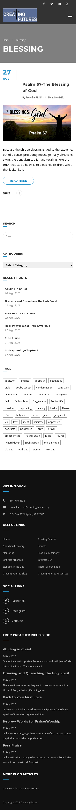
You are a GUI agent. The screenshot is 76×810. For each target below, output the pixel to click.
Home (6, 539)
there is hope (51, 442)
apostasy (40, 380)
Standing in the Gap (13, 566)
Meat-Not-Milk (56, 97)
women (37, 449)
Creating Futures (47, 539)
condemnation (44, 387)
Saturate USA (45, 559)
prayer (51, 429)
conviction (63, 387)
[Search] (68, 224)
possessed (26, 429)
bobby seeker (23, 387)
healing (41, 408)
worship (50, 449)
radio (48, 435)
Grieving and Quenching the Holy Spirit (31, 301)
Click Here (8, 788)
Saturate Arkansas (13, 559)
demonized (44, 394)
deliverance (11, 394)
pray (40, 429)
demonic (28, 394)
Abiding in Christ (16, 288)
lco (6, 422)
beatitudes (56, 380)
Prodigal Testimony (48, 553)
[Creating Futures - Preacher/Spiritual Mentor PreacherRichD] (22, 16)
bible (7, 387)
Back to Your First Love (20, 313)
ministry (38, 422)
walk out (23, 449)
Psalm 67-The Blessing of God (45, 87)
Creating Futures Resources (53, 573)
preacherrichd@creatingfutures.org (29, 507)
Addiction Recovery (13, 546)
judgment (60, 415)
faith (7, 401)
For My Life (57, 401)
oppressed (54, 422)
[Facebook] (19, 193)
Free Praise (12, 338)
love (15, 422)
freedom (9, 408)
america (24, 380)
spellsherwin (32, 442)
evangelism (62, 394)
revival (60, 435)
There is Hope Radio (49, 566)
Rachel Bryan (33, 435)
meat (26, 422)
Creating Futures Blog (15, 573)
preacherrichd (12, 435)
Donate (42, 546)
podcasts (10, 429)
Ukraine (9, 449)
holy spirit (21, 415)
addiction (10, 380)
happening (26, 408)
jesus (46, 415)
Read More (18, 180)
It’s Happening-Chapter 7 (21, 350)
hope (35, 415)
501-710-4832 (17, 500)
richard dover (12, 442)
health (53, 408)
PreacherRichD (34, 97)
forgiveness (39, 401)
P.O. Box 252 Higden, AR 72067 (27, 514)
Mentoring (8, 553)
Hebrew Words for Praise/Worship (27, 325)
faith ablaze (21, 401)
